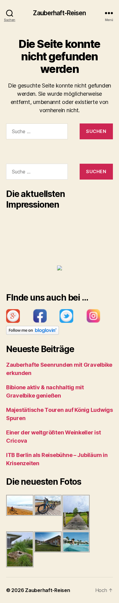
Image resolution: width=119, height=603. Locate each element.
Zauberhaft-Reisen (59, 13)
